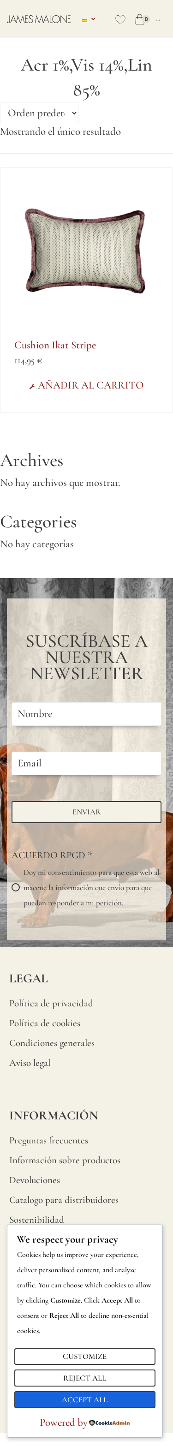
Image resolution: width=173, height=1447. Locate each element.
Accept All (84, 1400)
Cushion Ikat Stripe (55, 345)
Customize (85, 1356)
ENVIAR (86, 812)
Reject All (84, 1378)
